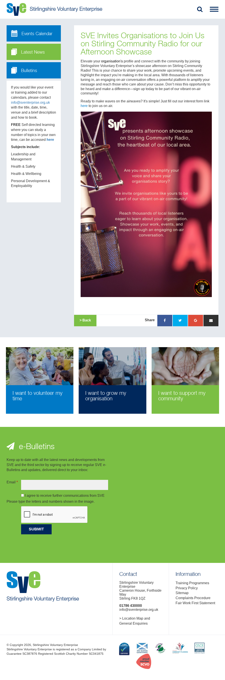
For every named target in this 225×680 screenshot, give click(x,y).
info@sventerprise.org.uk (30, 102)
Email (12, 482)
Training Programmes (192, 583)
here (50, 139)
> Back (85, 320)
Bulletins (28, 71)
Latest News (32, 52)
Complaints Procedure (193, 598)
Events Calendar (36, 34)
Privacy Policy (187, 588)
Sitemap (182, 593)
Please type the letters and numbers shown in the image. (50, 501)
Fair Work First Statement (195, 603)
